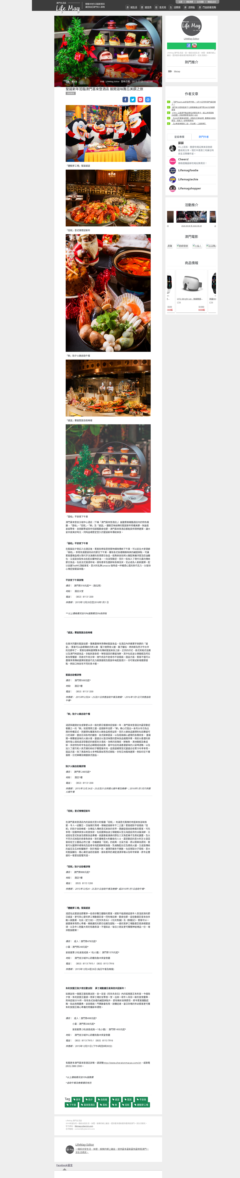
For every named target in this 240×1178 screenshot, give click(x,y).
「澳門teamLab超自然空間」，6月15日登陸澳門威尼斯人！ (194, 103)
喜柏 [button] (104, 1104)
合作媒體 (200, 2)
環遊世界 (146, 7)
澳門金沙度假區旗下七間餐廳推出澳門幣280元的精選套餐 (193, 108)
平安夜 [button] (142, 1099)
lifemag (177, 71)
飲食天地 (160, 7)
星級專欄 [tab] (179, 136)
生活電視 (175, 7)
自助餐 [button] (103, 1099)
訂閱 (180, 2)
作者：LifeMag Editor (110, 81)
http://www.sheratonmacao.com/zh (122, 1062)
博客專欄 (189, 2)
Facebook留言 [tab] (64, 1165)
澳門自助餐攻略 (207, 7)
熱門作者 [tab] (204, 136)
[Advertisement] (186, 358)
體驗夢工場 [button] (142, 1104)
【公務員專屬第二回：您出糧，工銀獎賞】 (189, 123)
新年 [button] (78, 1099)
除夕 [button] (90, 1099)
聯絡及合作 (212, 2)
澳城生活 (131, 7)
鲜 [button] (115, 1104)
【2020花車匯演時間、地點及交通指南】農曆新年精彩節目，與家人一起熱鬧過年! (194, 119)
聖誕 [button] (129, 1099)
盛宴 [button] (116, 1099)
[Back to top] (235, 1167)
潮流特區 (189, 7)
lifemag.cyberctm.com (84, 1126)
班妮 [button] (126, 1104)
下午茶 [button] (72, 1104)
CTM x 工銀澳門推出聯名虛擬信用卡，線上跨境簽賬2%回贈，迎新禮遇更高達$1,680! (193, 113)
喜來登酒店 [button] (89, 1104)
